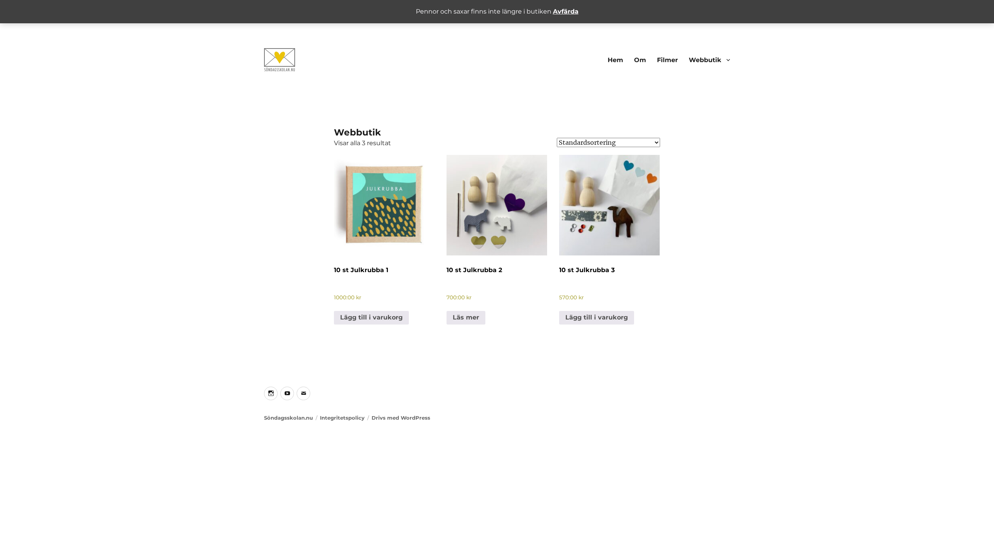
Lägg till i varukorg (371, 317)
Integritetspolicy (342, 418)
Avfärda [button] (566, 11)
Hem (615, 60)
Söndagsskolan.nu (288, 418)
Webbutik (705, 60)
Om (640, 60)
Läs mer (466, 317)
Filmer (667, 60)
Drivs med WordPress (401, 418)
